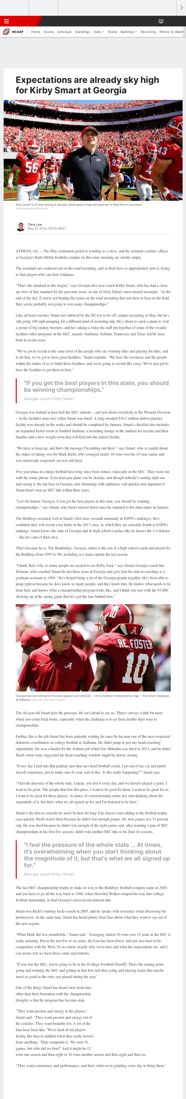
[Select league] (14, 8)
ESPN (26, 21)
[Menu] (6, 21)
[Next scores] (181, 8)
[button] (170, 21)
